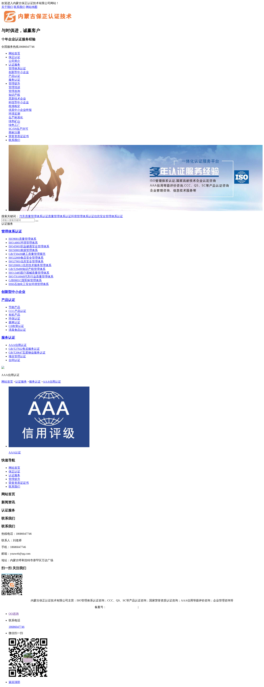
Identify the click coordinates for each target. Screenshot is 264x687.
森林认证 (14, 322)
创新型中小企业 (19, 72)
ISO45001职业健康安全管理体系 (29, 246)
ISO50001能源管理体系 (23, 250)
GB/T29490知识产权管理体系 (27, 268)
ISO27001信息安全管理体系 (26, 261)
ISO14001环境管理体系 (23, 242)
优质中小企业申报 (20, 109)
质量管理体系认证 (59, 216)
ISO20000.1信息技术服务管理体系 (30, 265)
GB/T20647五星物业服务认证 (27, 352)
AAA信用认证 (18, 345)
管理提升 (14, 83)
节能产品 (14, 307)
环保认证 (14, 318)
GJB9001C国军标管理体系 (25, 280)
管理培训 (14, 87)
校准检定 (14, 106)
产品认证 (14, 75)
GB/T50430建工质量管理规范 (27, 253)
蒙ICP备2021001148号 (120, 607)
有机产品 (14, 314)
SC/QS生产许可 (18, 128)
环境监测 (14, 113)
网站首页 (14, 53)
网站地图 (31, 6)
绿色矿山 (14, 121)
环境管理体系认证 (82, 216)
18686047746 (16, 626)
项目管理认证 (17, 356)
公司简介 (14, 60)
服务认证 (14, 79)
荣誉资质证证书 (19, 136)
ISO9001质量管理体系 (22, 238)
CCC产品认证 (17, 310)
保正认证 (14, 57)
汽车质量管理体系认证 (33, 216)
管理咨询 (14, 91)
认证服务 (14, 64)
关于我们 (7, 6)
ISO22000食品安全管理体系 (26, 257)
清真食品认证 (17, 329)
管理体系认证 (17, 68)
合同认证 (14, 360)
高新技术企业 (17, 98)
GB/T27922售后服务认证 (24, 348)
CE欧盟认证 (16, 326)
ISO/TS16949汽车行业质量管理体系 (31, 276)
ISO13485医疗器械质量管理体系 (29, 272)
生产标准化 (16, 117)
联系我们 (19, 6)
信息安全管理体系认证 (108, 216)
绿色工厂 (14, 124)
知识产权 (14, 94)
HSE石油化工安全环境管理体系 (29, 284)
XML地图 (163, 607)
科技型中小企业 (19, 102)
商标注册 (14, 132)
